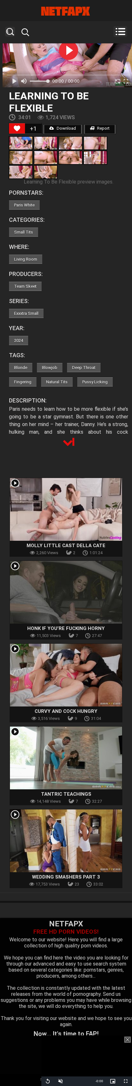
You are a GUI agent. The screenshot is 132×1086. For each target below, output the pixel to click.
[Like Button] (17, 128)
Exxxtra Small (26, 313)
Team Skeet (25, 286)
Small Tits (23, 232)
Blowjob (49, 367)
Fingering (22, 382)
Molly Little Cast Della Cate (66, 545)
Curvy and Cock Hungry (66, 711)
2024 (18, 340)
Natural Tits (57, 382)
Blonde (20, 367)
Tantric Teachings (66, 794)
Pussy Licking (95, 382)
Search (10, 32)
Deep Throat (83, 367)
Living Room (25, 259)
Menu (120, 31)
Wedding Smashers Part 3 (66, 877)
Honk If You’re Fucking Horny (66, 628)
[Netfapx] (66, 11)
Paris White (24, 205)
